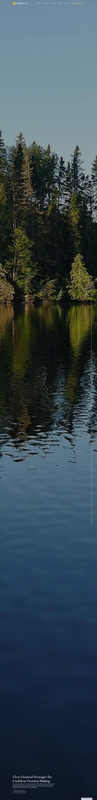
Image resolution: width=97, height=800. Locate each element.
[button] (38, 3)
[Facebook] (91, 519)
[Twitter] (91, 521)
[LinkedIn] (91, 523)
